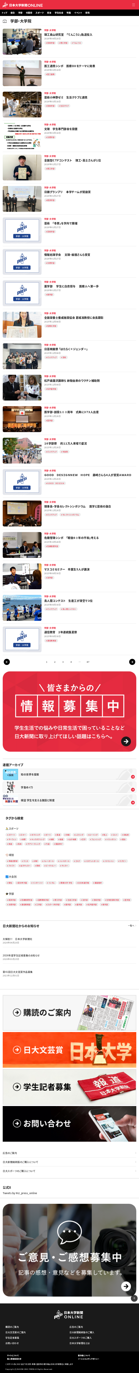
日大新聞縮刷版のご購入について (20, 1162)
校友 (49, 12)
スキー (23, 834)
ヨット (115, 834)
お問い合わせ (12, 1343)
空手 (84, 839)
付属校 (29, 12)
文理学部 (12, 904)
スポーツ (40, 12)
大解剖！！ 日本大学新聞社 (17, 939)
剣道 (10, 844)
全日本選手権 (83, 883)
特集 (69, 12)
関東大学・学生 (66, 883)
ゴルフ (77, 861)
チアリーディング (33, 844)
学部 (20, 12)
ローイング (93, 834)
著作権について (84, 1355)
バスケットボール (92, 861)
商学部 (105, 904)
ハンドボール (64, 861)
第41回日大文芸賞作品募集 (18, 971)
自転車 (126, 834)
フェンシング (96, 839)
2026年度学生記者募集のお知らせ (21, 955)
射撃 (24, 839)
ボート (48, 834)
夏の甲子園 (22, 883)
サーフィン (12, 839)
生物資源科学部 (112, 900)
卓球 (36, 861)
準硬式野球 (13, 861)
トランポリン (111, 839)
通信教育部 (26, 904)
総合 (13, 12)
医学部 (127, 900)
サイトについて (13, 1355)
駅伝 (10, 883)
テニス (25, 861)
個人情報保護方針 (14, 1359)
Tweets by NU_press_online (20, 1193)
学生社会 (59, 12)
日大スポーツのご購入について (19, 1171)
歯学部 (79, 904)
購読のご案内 (12, 1326)
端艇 (61, 839)
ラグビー (123, 861)
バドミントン (109, 861)
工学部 (39, 904)
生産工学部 (72, 900)
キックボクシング (38, 839)
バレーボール (48, 861)
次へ (132, 662)
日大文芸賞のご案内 (15, 1332)
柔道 (58, 834)
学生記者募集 (12, 1337)
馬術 (20, 844)
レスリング (79, 834)
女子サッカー (26, 865)
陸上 (105, 834)
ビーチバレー (51, 865)
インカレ (51, 883)
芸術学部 (97, 900)
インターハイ (38, 883)
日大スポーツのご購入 (81, 1337)
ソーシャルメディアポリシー (88, 1359)
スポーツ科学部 (53, 904)
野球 (38, 865)
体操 (68, 834)
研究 (87, 12)
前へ (7, 662)
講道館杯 (98, 883)
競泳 (124, 839)
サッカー (65, 865)
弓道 (47, 844)
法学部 (85, 900)
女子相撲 (72, 839)
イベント (78, 12)
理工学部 (58, 900)
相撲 (52, 839)
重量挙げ (59, 844)
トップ (4, 12)
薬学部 (68, 904)
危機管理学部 (27, 900)
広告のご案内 (10, 1153)
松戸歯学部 (92, 904)
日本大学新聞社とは (80, 1343)
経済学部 (12, 900)
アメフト (12, 865)
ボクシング (36, 834)
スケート (12, 834)
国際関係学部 (43, 900)
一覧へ (131, 925)
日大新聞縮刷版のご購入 (82, 1332)
